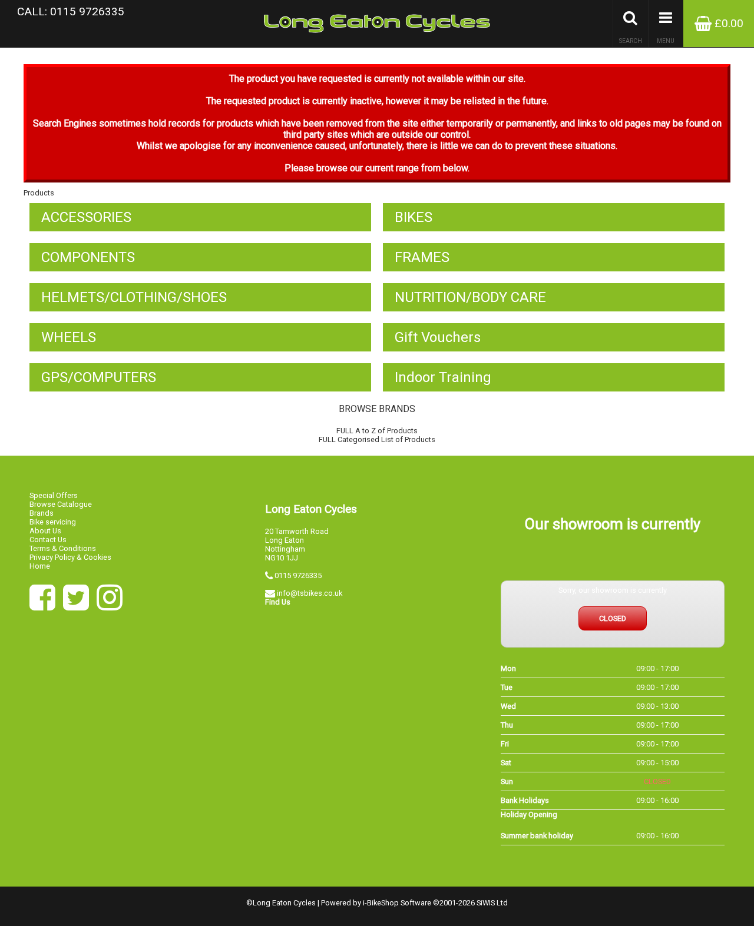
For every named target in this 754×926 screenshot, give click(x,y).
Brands (41, 513)
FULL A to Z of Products (377, 430)
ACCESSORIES (86, 217)
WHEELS (68, 337)
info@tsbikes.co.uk (309, 593)
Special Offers (53, 495)
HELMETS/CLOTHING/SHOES (134, 297)
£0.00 (727, 23)
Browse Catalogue (60, 504)
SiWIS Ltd (492, 902)
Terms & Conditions (62, 548)
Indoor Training (443, 377)
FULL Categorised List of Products (377, 439)
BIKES (413, 217)
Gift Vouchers (438, 337)
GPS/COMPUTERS (98, 377)
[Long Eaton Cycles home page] (377, 23)
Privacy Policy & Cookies (70, 557)
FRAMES (422, 257)
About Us (45, 530)
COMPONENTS (88, 257)
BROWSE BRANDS (377, 408)
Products (39, 192)
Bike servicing (52, 521)
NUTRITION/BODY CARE (470, 297)
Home (39, 566)
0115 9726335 (298, 575)
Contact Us (48, 539)
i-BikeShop (381, 902)
